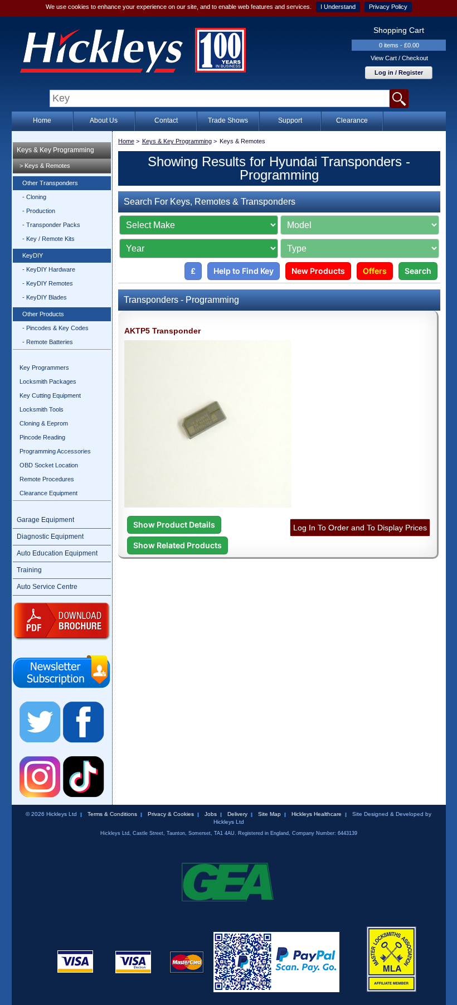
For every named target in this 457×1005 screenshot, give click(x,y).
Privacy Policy (388, 6)
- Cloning (34, 197)
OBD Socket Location (49, 465)
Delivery (237, 814)
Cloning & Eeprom (44, 423)
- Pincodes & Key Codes (55, 328)
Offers (375, 271)
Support (290, 120)
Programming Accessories (55, 451)
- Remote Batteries (47, 342)
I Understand (338, 6)
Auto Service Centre (47, 587)
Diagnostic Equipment (50, 536)
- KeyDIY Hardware (48, 269)
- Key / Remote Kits (48, 238)
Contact (166, 120)
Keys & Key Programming (55, 150)
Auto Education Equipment (57, 553)
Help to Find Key (243, 271)
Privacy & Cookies (171, 814)
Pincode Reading (42, 437)
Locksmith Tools (42, 409)
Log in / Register (399, 72)
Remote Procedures (47, 479)
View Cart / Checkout (399, 58)
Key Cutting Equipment (50, 395)
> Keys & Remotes (45, 165)
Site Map (269, 814)
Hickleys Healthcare (316, 814)
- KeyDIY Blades (44, 297)
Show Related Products (177, 545)
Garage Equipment (45, 520)
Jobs (211, 814)
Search (418, 271)
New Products (318, 271)
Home (42, 120)
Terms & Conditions (112, 814)
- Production (38, 210)
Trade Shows (228, 120)
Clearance (352, 120)
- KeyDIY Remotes (47, 283)
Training (29, 570)
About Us (104, 120)
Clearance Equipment (48, 493)
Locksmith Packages (48, 381)
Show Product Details (174, 524)
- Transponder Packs (51, 224)
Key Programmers (44, 367)
